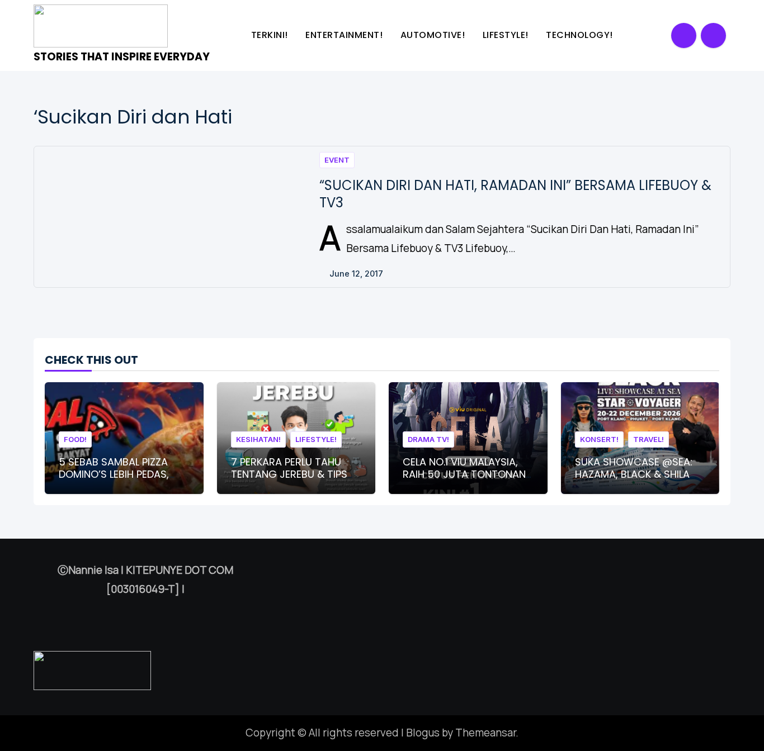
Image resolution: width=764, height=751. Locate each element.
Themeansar (485, 732)
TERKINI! (271, 34)
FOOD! (75, 439)
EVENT (337, 159)
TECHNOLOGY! (580, 34)
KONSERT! (599, 439)
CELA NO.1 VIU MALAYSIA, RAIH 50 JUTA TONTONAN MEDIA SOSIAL (464, 474)
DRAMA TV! (428, 439)
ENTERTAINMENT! (345, 34)
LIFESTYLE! (507, 34)
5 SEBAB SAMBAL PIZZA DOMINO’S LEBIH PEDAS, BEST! (114, 474)
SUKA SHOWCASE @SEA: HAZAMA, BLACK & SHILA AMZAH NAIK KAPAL (633, 474)
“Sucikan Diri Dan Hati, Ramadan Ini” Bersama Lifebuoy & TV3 (515, 194)
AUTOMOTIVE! (434, 34)
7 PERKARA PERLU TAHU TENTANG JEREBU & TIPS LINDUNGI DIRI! (289, 474)
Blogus (423, 732)
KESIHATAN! (258, 439)
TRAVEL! (648, 439)
